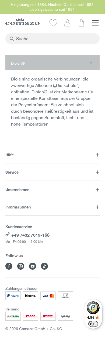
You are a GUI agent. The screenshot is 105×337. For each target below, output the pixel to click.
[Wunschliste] (53, 22)
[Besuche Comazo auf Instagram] (20, 266)
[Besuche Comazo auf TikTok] (44, 266)
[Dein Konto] (67, 22)
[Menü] (95, 22)
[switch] (93, 324)
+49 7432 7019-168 (30, 234)
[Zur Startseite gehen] (22, 21)
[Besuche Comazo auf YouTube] (32, 266)
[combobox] (55, 38)
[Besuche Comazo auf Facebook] (8, 266)
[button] (52, 62)
